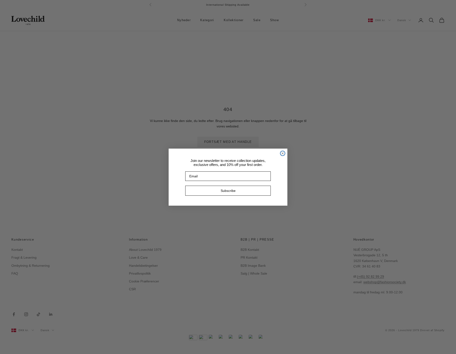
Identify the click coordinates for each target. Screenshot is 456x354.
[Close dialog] (282, 153)
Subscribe (228, 191)
